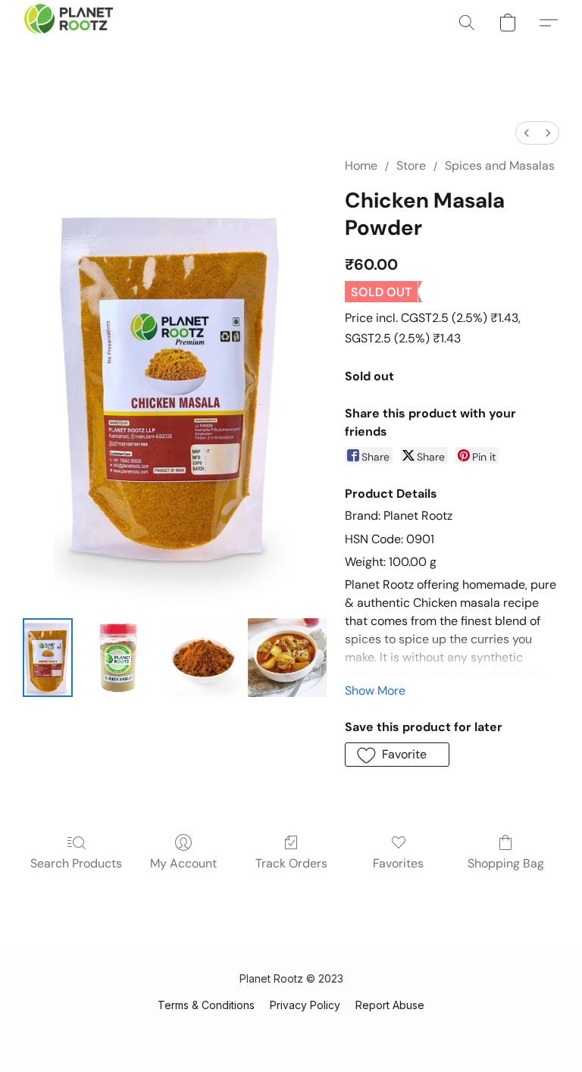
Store (411, 165)
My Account (183, 863)
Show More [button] (375, 691)
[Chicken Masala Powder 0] (48, 657)
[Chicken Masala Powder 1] (118, 657)
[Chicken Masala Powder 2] (203, 657)
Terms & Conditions (206, 1005)
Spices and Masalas (500, 165)
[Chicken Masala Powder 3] (287, 657)
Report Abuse (389, 1005)
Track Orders (291, 863)
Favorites (398, 863)
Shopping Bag (506, 863)
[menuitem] (526, 133)
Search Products (76, 863)
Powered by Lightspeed (291, 1031)
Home (361, 165)
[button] (68, 23)
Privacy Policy (305, 1005)
